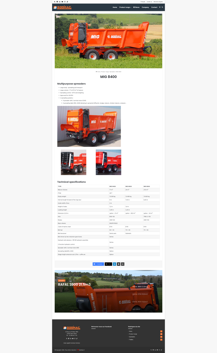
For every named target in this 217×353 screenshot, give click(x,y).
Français (143, 1)
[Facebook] (69, 339)
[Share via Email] (118, 264)
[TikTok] (77, 339)
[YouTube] (73, 339)
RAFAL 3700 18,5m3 (74, 285)
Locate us (149, 1)
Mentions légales (158, 1)
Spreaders (112, 71)
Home (115, 7)
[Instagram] (75, 339)
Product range (124, 7)
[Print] (122, 264)
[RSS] (67, 339)
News (137, 7)
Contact (154, 7)
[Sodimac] (62, 7)
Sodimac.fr (82, 350)
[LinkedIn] (114, 264)
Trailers (131, 339)
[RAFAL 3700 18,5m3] (108, 291)
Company (145, 7)
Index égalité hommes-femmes (72, 343)
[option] (108, 291)
